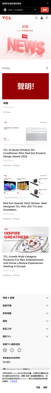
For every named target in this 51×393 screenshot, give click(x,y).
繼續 (45, 10)
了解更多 (13, 381)
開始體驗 (6, 362)
